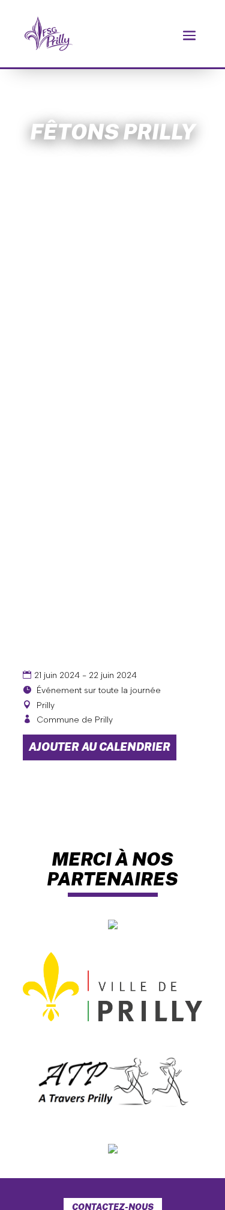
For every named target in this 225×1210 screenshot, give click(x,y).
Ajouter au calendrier (99, 747)
